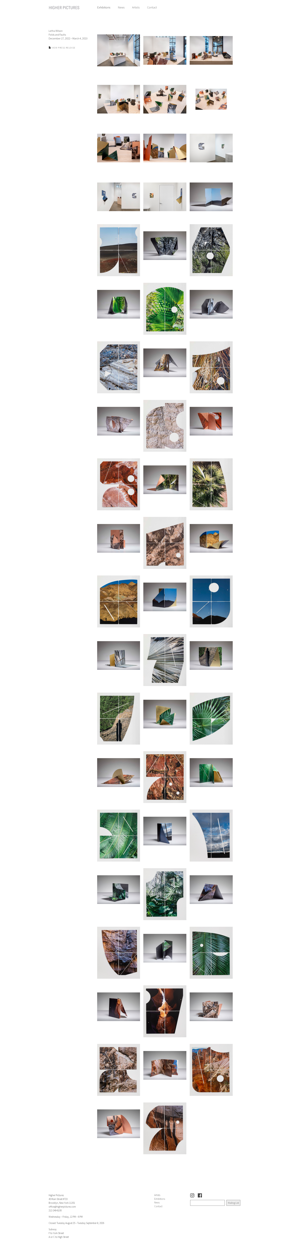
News (121, 7)
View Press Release (63, 47)
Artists (136, 7)
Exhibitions (103, 7)
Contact (152, 7)
